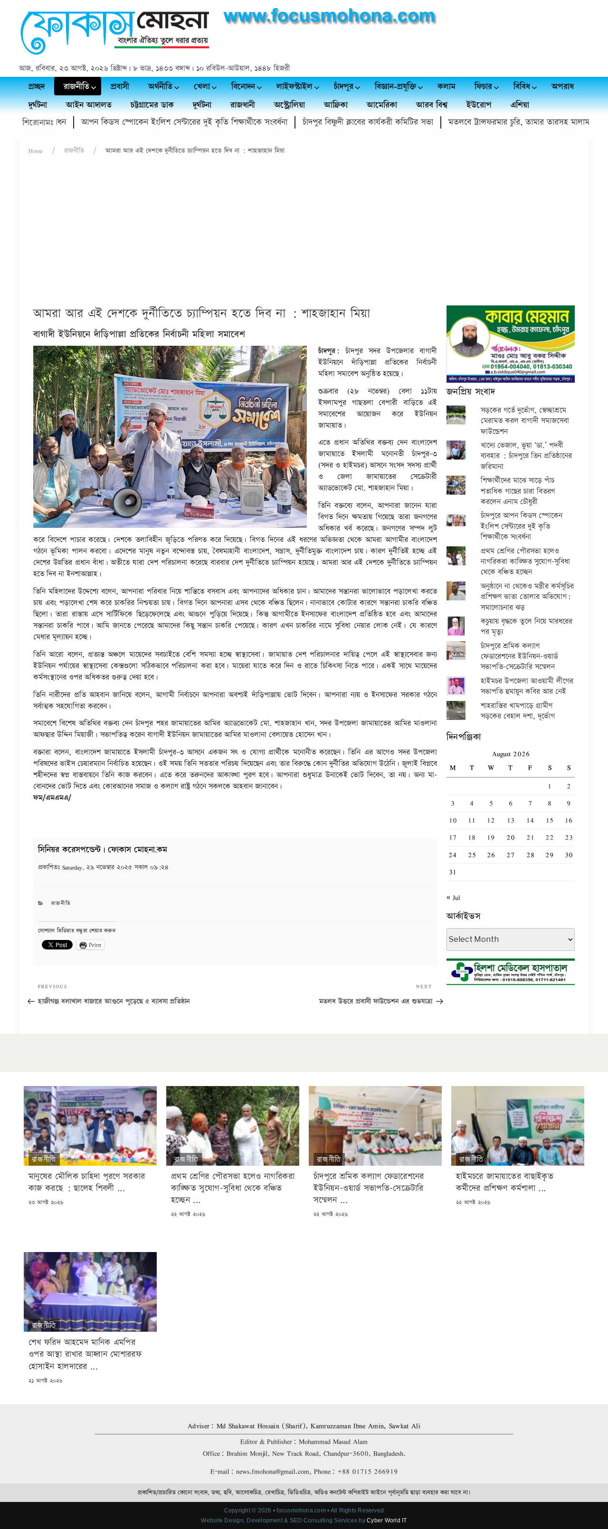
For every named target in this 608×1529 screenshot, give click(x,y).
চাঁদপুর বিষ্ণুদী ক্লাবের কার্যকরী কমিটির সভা (336, 122)
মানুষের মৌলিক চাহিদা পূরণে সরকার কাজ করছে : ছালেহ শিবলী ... (86, 1182)
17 (452, 837)
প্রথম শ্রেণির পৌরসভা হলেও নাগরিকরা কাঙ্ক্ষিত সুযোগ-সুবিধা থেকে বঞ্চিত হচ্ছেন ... (232, 1188)
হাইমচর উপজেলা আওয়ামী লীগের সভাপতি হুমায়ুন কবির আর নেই (527, 686)
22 (549, 837)
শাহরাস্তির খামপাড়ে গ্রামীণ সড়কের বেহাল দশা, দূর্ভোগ (518, 711)
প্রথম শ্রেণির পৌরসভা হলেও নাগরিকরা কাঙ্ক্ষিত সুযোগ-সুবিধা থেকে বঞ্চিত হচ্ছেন (525, 562)
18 (471, 837)
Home (35, 151)
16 (568, 820)
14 (530, 820)
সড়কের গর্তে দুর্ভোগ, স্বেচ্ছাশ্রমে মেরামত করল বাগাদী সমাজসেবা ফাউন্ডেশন (525, 421)
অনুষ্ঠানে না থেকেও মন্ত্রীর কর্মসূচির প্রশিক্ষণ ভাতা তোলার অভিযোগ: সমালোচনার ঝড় (527, 597)
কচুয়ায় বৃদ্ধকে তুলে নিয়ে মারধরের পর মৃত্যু (526, 626)
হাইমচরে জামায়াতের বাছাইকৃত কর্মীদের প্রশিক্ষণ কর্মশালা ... (504, 1182)
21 (530, 837)
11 (471, 820)
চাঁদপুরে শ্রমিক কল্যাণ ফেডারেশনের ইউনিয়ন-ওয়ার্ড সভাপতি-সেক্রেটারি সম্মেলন (519, 657)
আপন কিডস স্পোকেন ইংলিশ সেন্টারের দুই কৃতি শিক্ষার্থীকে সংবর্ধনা (152, 122)
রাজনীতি (74, 151)
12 (491, 820)
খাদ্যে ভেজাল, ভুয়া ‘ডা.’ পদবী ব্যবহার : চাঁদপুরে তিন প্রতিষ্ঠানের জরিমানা (526, 456)
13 (510, 820)
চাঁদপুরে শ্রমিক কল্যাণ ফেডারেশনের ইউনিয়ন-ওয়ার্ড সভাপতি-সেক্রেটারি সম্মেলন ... (369, 1188)
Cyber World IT (387, 1520)
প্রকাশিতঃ (103, 867)
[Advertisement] (304, 234)
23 (569, 837)
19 (491, 837)
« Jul (453, 897)
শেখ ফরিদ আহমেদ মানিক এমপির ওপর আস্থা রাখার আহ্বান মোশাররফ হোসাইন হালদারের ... (85, 1354)
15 (549, 820)
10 (453, 820)
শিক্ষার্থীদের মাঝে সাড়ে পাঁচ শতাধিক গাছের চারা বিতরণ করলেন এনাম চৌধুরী (518, 491)
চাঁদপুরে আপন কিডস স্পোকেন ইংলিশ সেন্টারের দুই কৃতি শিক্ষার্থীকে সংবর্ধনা (521, 526)
